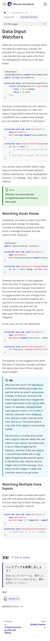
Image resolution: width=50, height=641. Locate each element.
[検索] (45, 4)
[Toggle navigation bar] (4, 4)
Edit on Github (22, 557)
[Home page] (5, 13)
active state (38, 392)
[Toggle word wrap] (39, 71)
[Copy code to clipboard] (44, 71)
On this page (11, 23)
